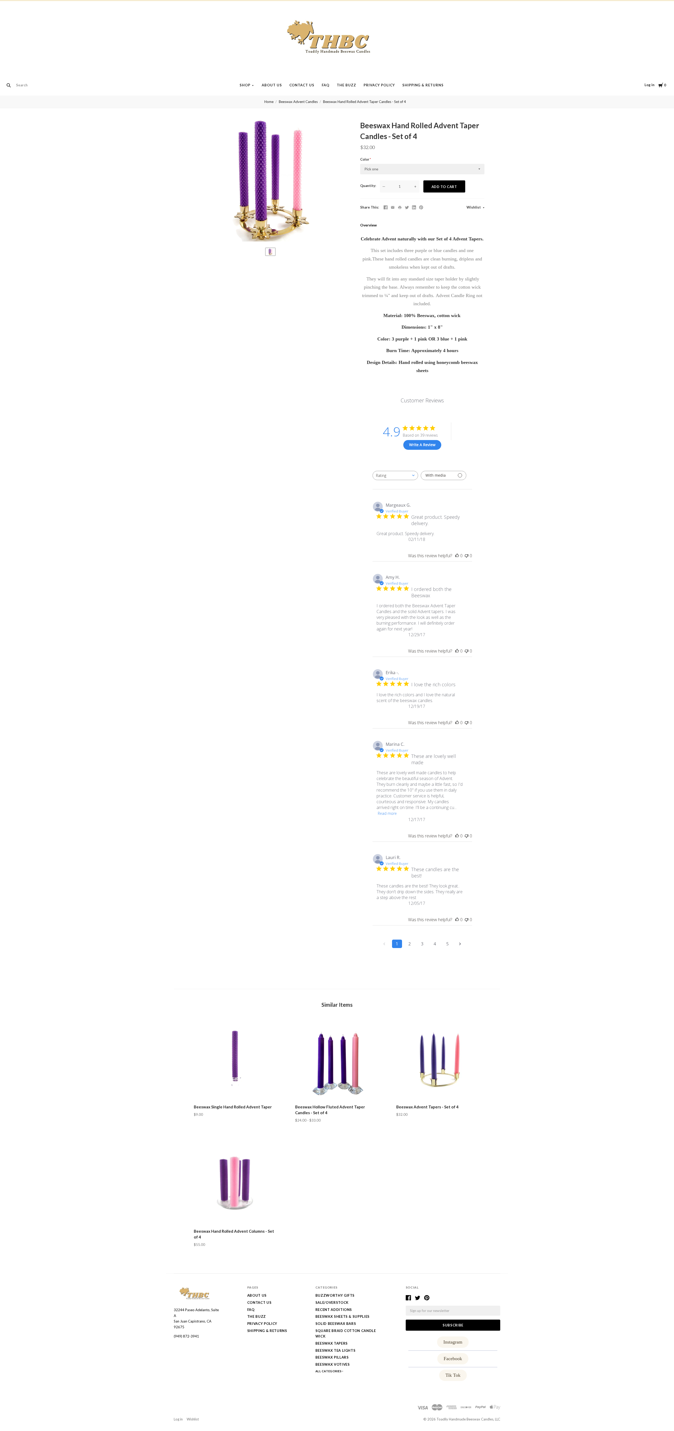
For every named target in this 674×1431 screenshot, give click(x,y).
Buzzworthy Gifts (335, 1295)
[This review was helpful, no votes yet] (457, 556)
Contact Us (302, 85)
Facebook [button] (453, 1358)
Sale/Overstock (332, 1302)
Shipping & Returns (423, 85)
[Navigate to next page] (460, 944)
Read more (387, 813)
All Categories (328, 1371)
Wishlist (474, 207)
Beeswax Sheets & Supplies (342, 1316)
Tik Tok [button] (452, 1375)
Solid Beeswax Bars (335, 1323)
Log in (650, 85)
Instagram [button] (452, 1342)
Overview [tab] (368, 225)
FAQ (325, 85)
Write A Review (422, 444)
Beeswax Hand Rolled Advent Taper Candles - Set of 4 (364, 102)
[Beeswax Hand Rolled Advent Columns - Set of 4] (236, 1183)
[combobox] (395, 475)
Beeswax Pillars (332, 1357)
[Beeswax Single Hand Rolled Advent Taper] (236, 1059)
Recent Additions (333, 1309)
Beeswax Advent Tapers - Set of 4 (427, 1106)
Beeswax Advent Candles (298, 102)
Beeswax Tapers (331, 1343)
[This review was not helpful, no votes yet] (466, 556)
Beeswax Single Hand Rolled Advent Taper (233, 1106)
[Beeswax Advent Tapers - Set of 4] (438, 1059)
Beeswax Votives (332, 1364)
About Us (272, 85)
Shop (245, 85)
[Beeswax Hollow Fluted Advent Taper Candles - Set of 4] (337, 1059)
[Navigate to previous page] (384, 944)
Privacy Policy (379, 85)
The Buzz (346, 85)
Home (269, 102)
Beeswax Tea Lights (335, 1350)
